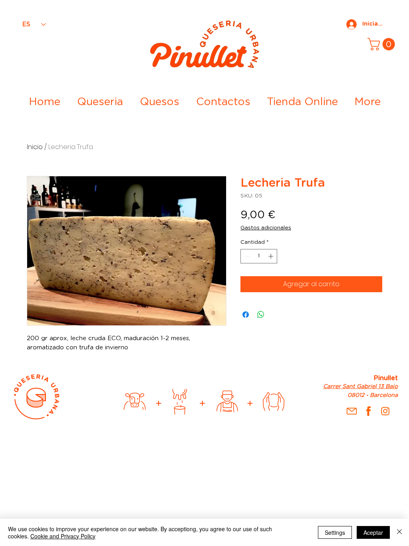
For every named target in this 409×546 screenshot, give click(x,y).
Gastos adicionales (265, 228)
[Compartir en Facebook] (245, 314)
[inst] (385, 411)
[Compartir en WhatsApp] (261, 314)
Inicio (35, 146)
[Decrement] (246, 256)
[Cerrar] (399, 532)
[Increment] (271, 256)
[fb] (368, 411)
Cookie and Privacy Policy (62, 536)
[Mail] (351, 411)
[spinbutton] (259, 256)
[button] (382, 44)
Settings (335, 532)
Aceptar (373, 532)
